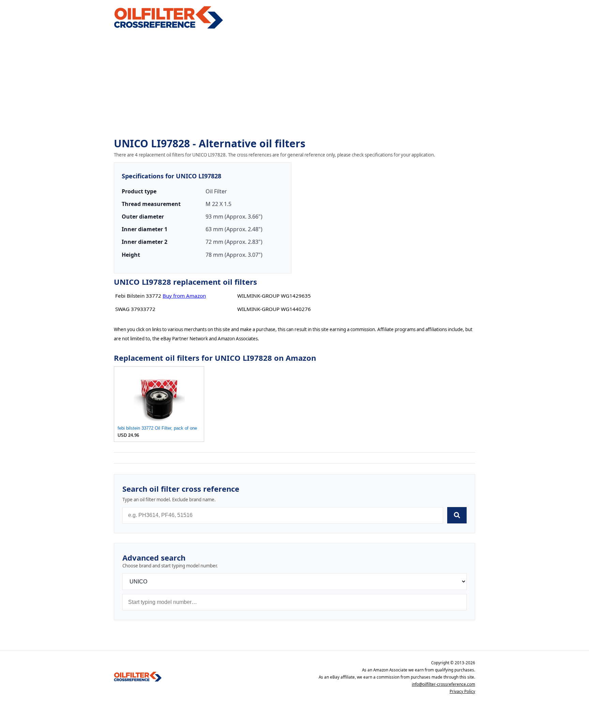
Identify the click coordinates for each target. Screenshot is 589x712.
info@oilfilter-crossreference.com (443, 684)
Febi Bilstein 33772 (138, 295)
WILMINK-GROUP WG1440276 (274, 309)
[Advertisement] (294, 84)
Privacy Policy (462, 691)
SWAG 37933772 (135, 309)
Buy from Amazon (184, 295)
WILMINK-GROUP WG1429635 (274, 295)
